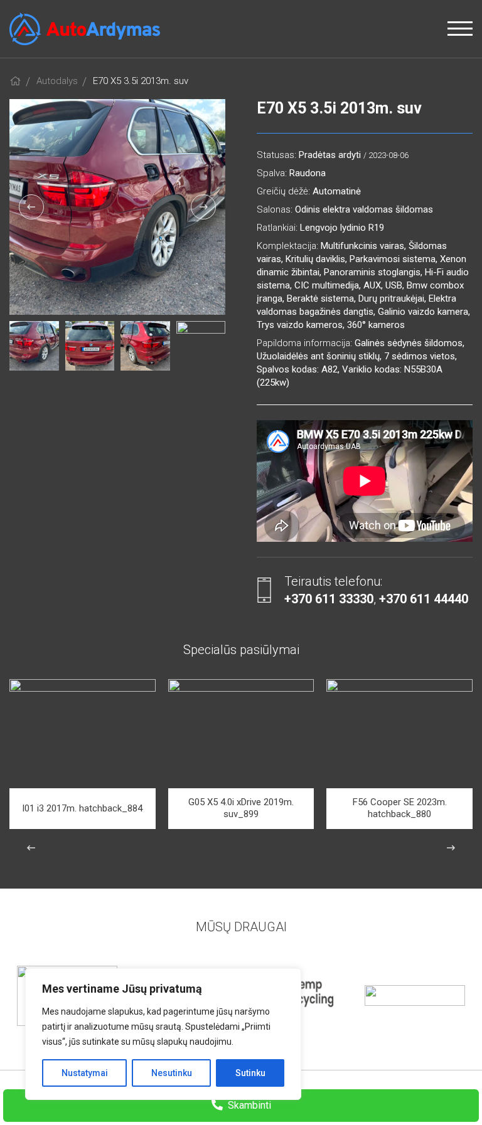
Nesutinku (171, 1073)
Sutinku (250, 1073)
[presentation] (31, 206)
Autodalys (57, 81)
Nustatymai (85, 1073)
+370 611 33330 (328, 598)
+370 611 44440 (423, 598)
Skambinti (248, 1105)
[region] (163, 1034)
